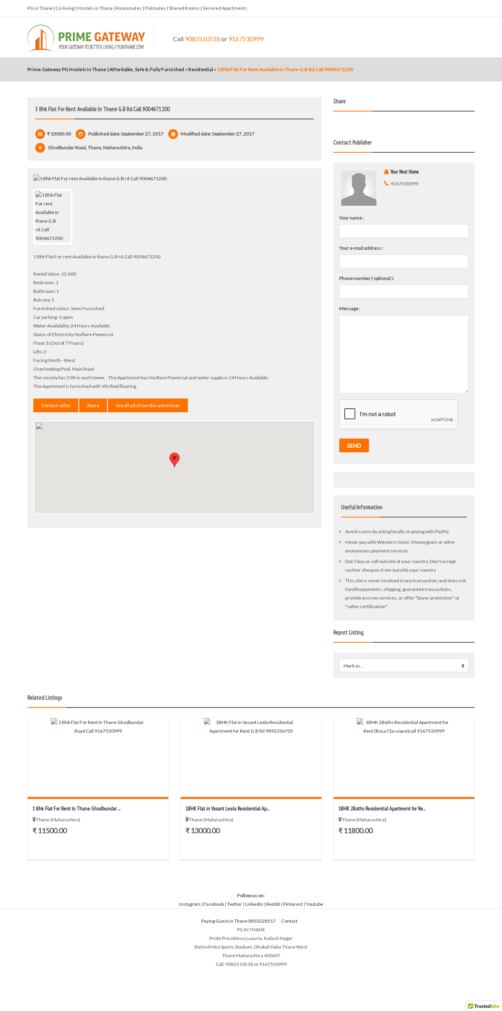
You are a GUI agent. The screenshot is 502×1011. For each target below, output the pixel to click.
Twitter (234, 904)
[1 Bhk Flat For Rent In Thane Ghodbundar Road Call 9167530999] (98, 757)
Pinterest (293, 904)
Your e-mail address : (361, 248)
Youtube (314, 904)
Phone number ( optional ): (366, 278)
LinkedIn (254, 904)
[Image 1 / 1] (174, 178)
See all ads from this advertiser (148, 405)
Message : (349, 308)
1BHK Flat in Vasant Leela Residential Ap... (227, 808)
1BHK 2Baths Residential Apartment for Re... (382, 808)
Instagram (189, 904)
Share (93, 405)
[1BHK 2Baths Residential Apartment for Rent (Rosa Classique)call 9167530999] (404, 757)
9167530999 (246, 38)
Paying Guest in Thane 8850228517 (238, 921)
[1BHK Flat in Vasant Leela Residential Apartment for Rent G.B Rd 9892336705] (251, 757)
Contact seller (56, 405)
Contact (289, 921)
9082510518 (202, 38)
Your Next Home (405, 171)
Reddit (273, 904)
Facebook (214, 904)
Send (354, 445)
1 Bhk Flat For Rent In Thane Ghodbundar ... (76, 808)
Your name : (351, 218)
